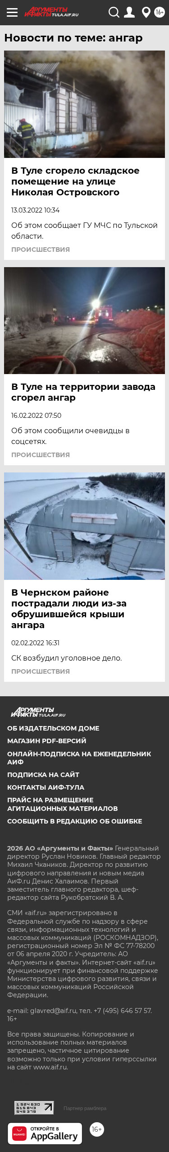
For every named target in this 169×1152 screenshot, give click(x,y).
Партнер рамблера (85, 1108)
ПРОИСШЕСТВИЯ (40, 249)
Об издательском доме (53, 728)
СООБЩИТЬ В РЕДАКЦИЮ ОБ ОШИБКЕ (74, 821)
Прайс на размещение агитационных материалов (62, 804)
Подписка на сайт (43, 775)
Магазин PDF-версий (47, 741)
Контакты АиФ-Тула (45, 787)
